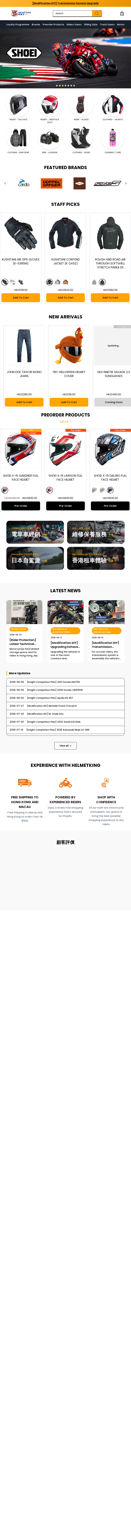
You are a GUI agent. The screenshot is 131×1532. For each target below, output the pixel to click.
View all (65, 745)
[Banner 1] (57, 85)
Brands (36, 24)
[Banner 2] (60, 85)
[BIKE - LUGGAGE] (50, 138)
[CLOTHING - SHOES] (81, 138)
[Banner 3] (62, 85)
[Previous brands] (5, 183)
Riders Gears (74, 24)
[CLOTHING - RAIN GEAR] (18, 138)
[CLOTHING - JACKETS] (113, 105)
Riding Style (90, 24)
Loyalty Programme (17, 24)
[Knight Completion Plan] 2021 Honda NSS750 (65, 3)
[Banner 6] (71, 85)
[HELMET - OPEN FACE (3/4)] (50, 105)
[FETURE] (79, 183)
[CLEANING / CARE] (113, 138)
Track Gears (107, 24)
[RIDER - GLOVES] (81, 105)
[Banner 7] (74, 85)
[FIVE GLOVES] (107, 183)
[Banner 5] (68, 85)
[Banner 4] (65, 85)
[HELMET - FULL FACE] (18, 105)
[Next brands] (125, 183)
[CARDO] (24, 183)
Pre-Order (42, 506)
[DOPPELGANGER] (52, 183)
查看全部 (65, 421)
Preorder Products (53, 24)
